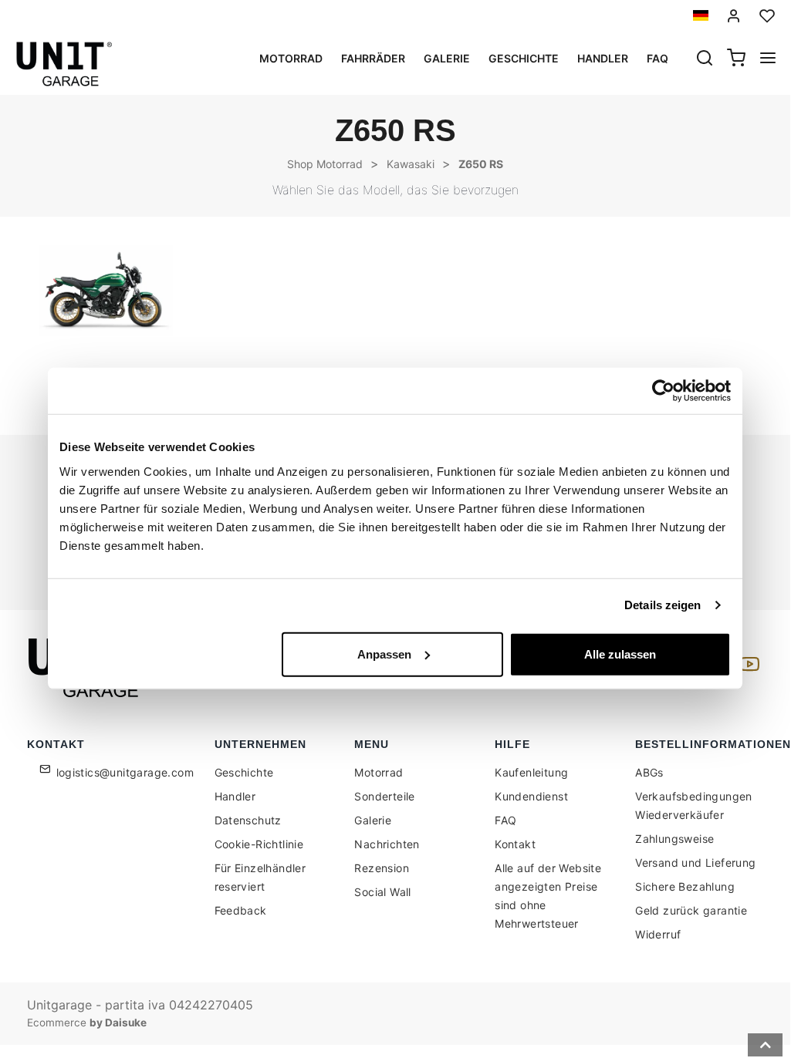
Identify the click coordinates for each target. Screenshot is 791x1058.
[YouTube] (747, 668)
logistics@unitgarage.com (125, 772)
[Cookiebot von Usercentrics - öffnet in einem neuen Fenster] (663, 391)
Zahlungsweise (674, 838)
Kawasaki (410, 163)
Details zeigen (662, 605)
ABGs (649, 772)
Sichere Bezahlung (685, 886)
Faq (657, 58)
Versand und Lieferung (695, 862)
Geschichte (523, 58)
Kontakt (515, 844)
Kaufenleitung (531, 772)
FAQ (505, 820)
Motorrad (291, 58)
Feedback (241, 910)
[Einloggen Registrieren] (734, 16)
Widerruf (658, 934)
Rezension (381, 867)
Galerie (447, 58)
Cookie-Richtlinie (259, 844)
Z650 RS (480, 163)
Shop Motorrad (325, 163)
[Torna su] (765, 1044)
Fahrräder (373, 58)
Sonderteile (384, 796)
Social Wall (382, 891)
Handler (602, 58)
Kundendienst (531, 796)
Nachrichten (386, 844)
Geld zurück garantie (691, 910)
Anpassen (384, 653)
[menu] (768, 59)
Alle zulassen (620, 653)
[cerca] (704, 59)
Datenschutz (248, 820)
